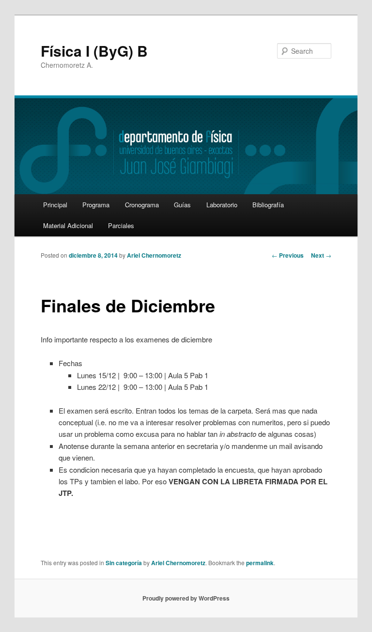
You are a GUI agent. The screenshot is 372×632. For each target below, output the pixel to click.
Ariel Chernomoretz (154, 255)
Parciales (121, 225)
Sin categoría (124, 562)
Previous (288, 255)
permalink (260, 562)
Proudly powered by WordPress (186, 598)
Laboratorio (221, 204)
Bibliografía (268, 204)
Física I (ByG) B (94, 50)
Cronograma (142, 204)
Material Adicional (68, 225)
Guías (182, 204)
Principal (55, 204)
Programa (95, 204)
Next (321, 255)
